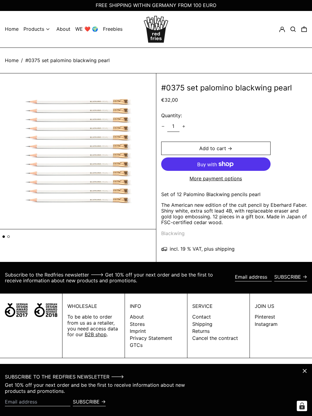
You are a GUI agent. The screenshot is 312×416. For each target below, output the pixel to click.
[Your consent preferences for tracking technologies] (302, 406)
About (137, 317)
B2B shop (96, 334)
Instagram (266, 324)
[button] (304, 29)
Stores (137, 324)
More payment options (216, 179)
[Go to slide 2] (8, 236)
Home (12, 60)
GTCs (136, 345)
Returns (201, 331)
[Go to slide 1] (3, 236)
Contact (201, 317)
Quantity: (171, 115)
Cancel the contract (215, 338)
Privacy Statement (151, 338)
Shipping (202, 324)
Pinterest (265, 317)
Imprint (138, 331)
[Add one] (183, 126)
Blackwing (173, 233)
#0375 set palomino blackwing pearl (67, 60)
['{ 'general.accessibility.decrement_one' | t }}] (163, 126)
